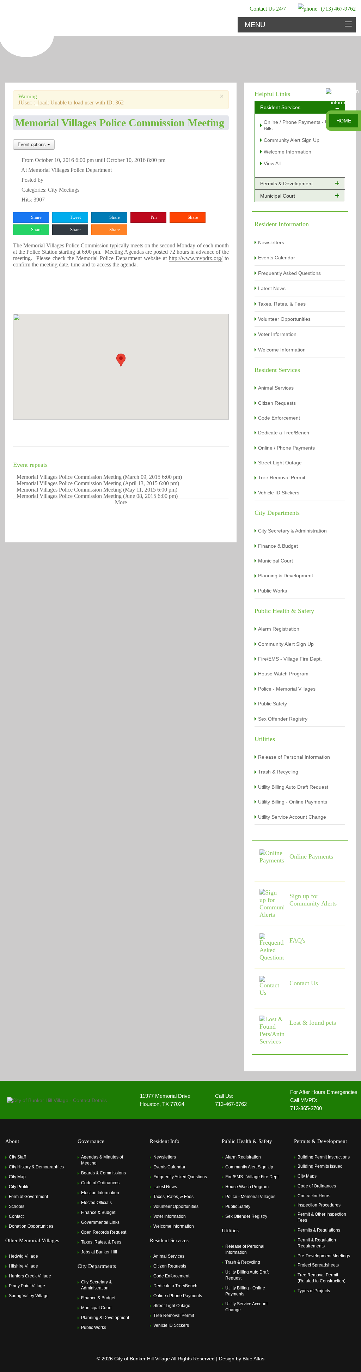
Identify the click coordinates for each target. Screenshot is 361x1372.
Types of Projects (314, 1290)
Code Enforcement (279, 418)
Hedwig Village (23, 1256)
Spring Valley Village (29, 1295)
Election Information (100, 1192)
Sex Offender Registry (282, 719)
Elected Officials (96, 1202)
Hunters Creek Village (30, 1276)
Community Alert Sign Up (291, 140)
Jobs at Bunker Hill (99, 1252)
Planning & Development (285, 575)
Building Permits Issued (320, 1166)
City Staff (17, 1157)
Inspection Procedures (319, 1205)
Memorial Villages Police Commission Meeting (69, 477)
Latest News (272, 288)
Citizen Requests (277, 403)
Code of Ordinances (100, 1182)
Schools (16, 1206)
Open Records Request (103, 1232)
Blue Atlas (253, 1358)
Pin (153, 217)
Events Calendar (276, 257)
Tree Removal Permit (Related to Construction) (321, 1277)
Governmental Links (100, 1222)
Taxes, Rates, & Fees (282, 304)
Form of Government (28, 1196)
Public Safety (272, 703)
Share (36, 217)
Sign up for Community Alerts (313, 899)
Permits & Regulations (319, 1230)
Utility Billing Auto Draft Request (293, 787)
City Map (17, 1176)
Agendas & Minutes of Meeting (102, 1160)
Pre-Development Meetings (324, 1255)
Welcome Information (287, 152)
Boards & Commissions (103, 1173)
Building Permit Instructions (324, 1157)
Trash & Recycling (278, 772)
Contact (16, 1216)
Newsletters (271, 242)
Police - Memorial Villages (287, 689)
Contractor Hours (314, 1195)
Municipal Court (275, 561)
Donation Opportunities (31, 1226)
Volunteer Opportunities (284, 319)
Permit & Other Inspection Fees (322, 1217)
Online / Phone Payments (286, 448)
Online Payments (311, 856)
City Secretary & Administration (292, 531)
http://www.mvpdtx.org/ (195, 258)
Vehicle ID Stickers (278, 492)
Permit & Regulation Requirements (317, 1243)
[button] (121, 360)
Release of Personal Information (294, 757)
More (121, 502)
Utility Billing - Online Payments (292, 802)
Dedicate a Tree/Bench (283, 432)
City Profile (19, 1186)
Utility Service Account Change (292, 817)
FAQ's (297, 940)
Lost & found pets (312, 1022)
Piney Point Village (27, 1285)
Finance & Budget (278, 546)
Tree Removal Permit (281, 477)
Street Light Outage (280, 462)
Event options (32, 144)
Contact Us (303, 983)
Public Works (272, 591)
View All (272, 163)
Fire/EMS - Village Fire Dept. (290, 659)
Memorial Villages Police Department (70, 170)
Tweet (75, 217)
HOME (343, 121)
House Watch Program (283, 673)
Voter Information (277, 334)
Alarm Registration (278, 629)
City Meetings (63, 190)
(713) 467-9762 (338, 9)
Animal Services (276, 388)
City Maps (307, 1176)
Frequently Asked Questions (289, 273)
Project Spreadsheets (318, 1265)
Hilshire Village (23, 1266)
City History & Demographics (36, 1167)
